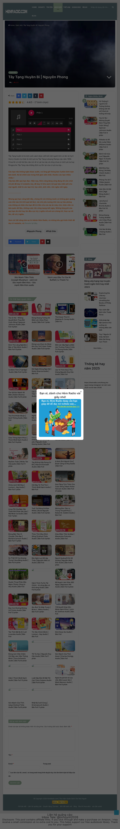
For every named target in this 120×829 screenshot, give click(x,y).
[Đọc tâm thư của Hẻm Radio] (60, 436)
